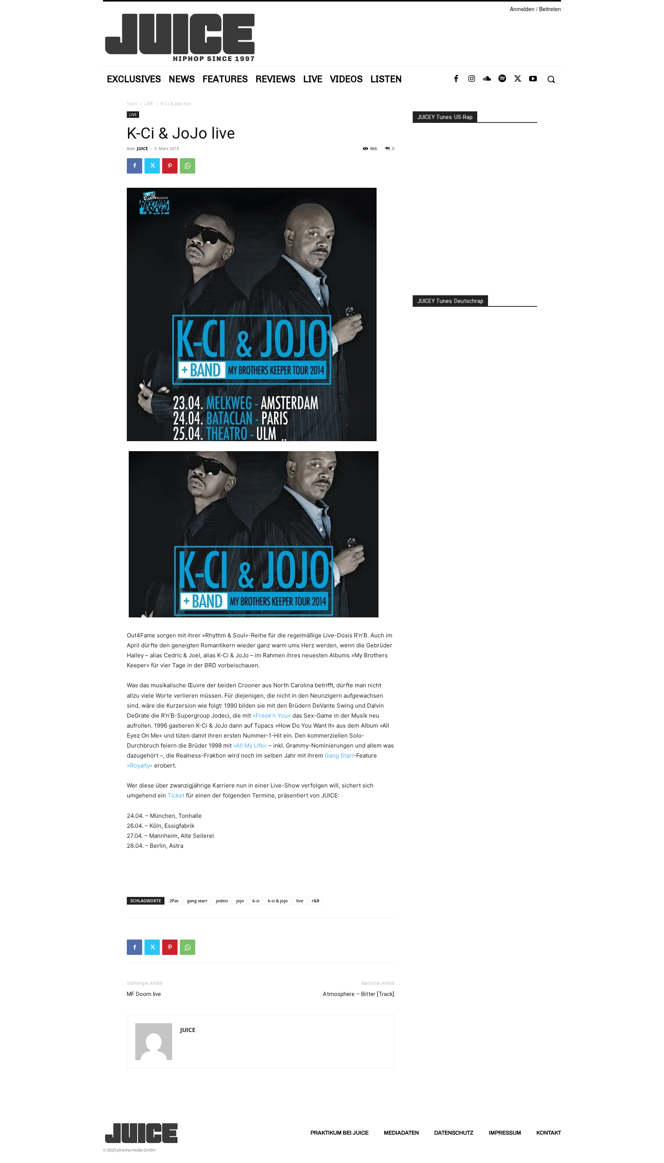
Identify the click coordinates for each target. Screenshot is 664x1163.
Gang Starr (339, 755)
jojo (240, 900)
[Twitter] (517, 79)
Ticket (176, 795)
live (299, 900)
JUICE (142, 148)
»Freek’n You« (271, 715)
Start (132, 103)
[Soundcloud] (487, 79)
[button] (551, 79)
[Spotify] (502, 79)
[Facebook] (456, 79)
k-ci (255, 900)
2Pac (174, 900)
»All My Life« (250, 745)
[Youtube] (533, 79)
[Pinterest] (170, 166)
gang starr (197, 900)
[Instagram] (471, 79)
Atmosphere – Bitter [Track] (358, 994)
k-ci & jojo (278, 900)
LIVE (148, 103)
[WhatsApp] (187, 166)
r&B (315, 900)
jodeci (222, 900)
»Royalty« (140, 765)
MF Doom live (144, 994)
